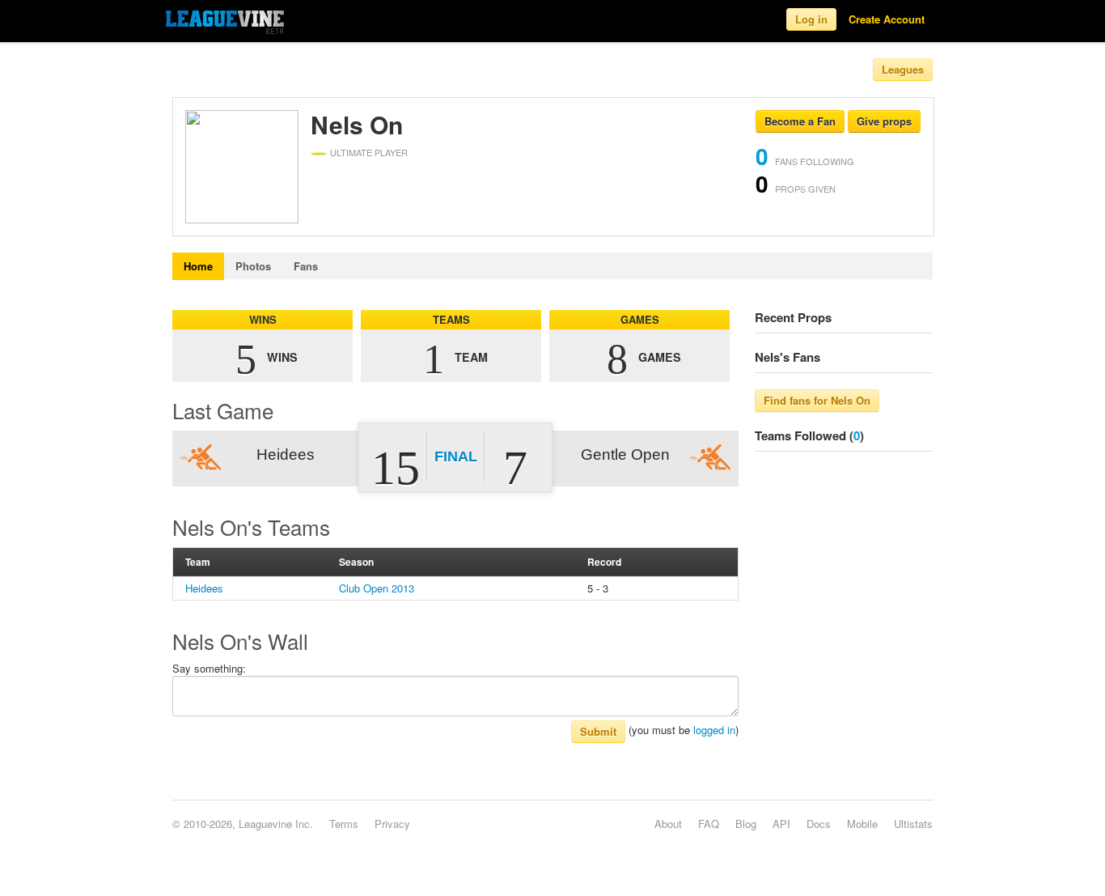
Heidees (204, 588)
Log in (811, 19)
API (781, 823)
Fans (306, 266)
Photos (253, 266)
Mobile (862, 823)
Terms (343, 823)
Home (198, 266)
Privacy (392, 823)
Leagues (903, 69)
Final (455, 456)
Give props (884, 121)
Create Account (887, 19)
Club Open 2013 (376, 588)
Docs (819, 823)
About (668, 823)
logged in (714, 729)
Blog (745, 823)
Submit (598, 731)
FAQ (708, 823)
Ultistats (913, 823)
